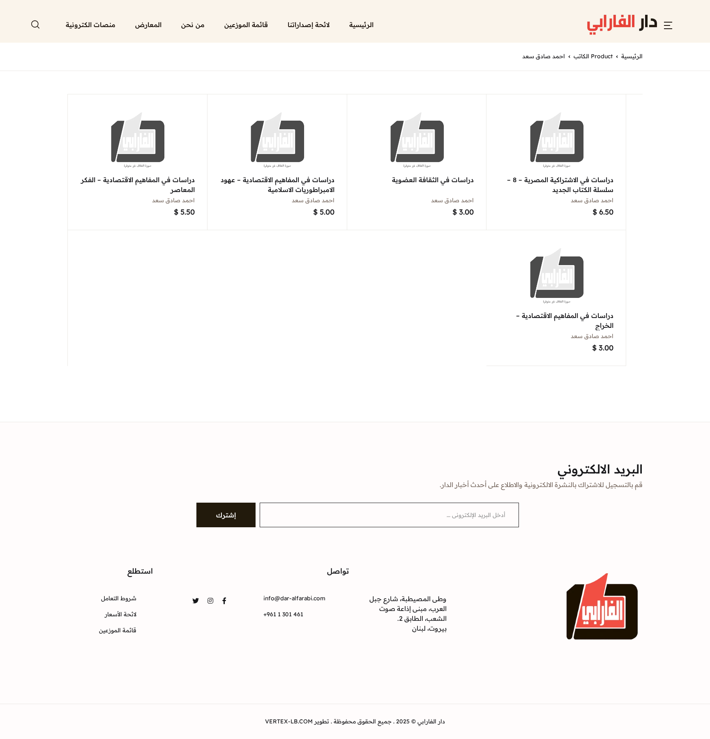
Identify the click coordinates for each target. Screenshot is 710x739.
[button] (668, 25)
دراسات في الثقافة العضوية (433, 180)
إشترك (226, 515)
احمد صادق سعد (592, 200)
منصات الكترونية (90, 25)
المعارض (148, 25)
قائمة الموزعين (246, 25)
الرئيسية (361, 25)
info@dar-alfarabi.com (294, 598)
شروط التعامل (118, 598)
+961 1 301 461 (283, 614)
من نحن (193, 25)
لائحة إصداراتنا (309, 25)
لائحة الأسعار (120, 614)
